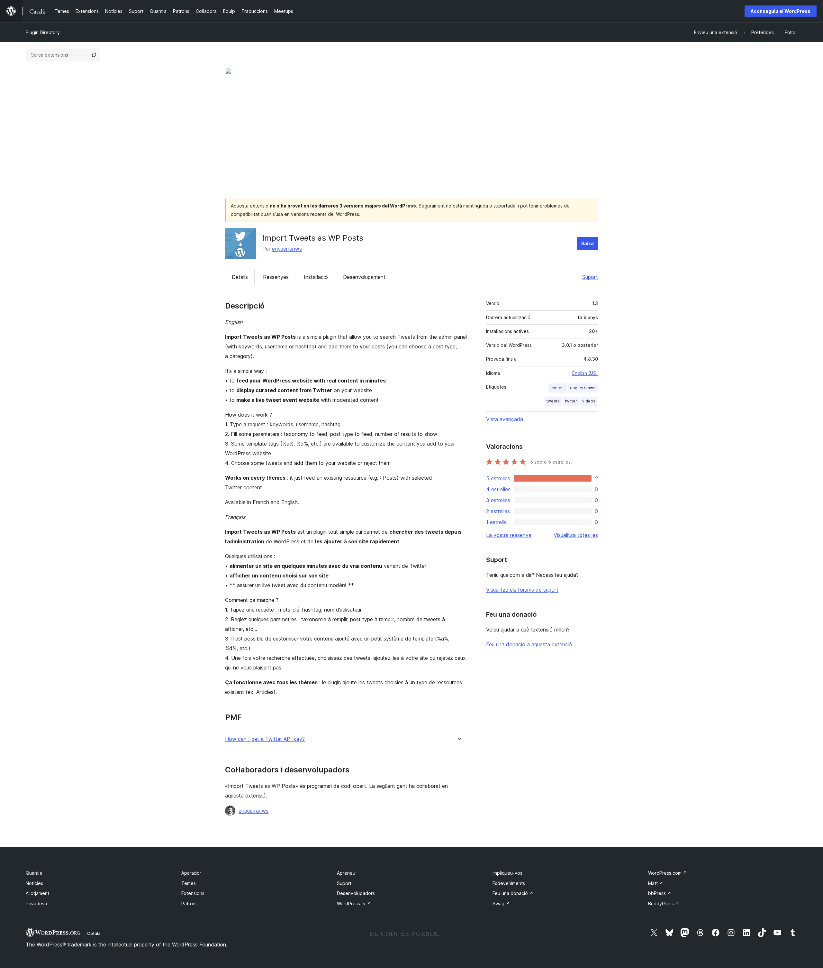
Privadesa (36, 903)
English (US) (585, 373)
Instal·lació (316, 277)
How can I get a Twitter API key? (265, 739)
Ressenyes (276, 277)
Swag (501, 903)
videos (588, 401)
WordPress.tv (354, 903)
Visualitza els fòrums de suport (522, 589)
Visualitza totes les (576, 535)
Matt (655, 883)
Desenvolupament (364, 277)
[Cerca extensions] (93, 55)
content (557, 387)
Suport (590, 277)
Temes (188, 883)
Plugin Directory (43, 32)
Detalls (240, 277)
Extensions (192, 893)
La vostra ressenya (508, 535)
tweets (553, 401)
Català (94, 933)
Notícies (34, 883)
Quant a (34, 873)
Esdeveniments (509, 883)
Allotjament (37, 893)
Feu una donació (513, 893)
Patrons (189, 903)
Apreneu (346, 873)
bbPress (659, 893)
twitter (571, 401)
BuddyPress (663, 903)
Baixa (587, 243)
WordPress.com (667, 873)
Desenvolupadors (356, 893)
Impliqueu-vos (507, 873)
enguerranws (287, 248)
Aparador (191, 873)
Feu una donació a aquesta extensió (529, 644)
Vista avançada (504, 419)
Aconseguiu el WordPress (780, 11)
